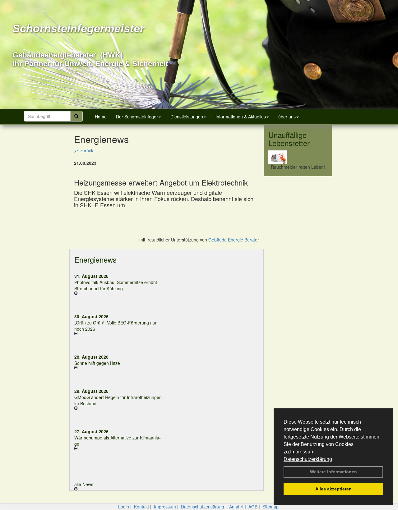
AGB (252, 506)
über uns (287, 116)
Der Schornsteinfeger (137, 116)
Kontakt (141, 506)
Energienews (95, 259)
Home (101, 116)
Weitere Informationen (333, 471)
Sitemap (270, 506)
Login (123, 506)
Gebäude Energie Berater (233, 240)
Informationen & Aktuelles (240, 116)
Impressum (302, 451)
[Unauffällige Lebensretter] (297, 157)
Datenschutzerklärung (308, 459)
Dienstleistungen (186, 116)
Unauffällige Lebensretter (289, 138)
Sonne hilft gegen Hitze (97, 363)
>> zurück (83, 150)
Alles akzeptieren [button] (333, 488)
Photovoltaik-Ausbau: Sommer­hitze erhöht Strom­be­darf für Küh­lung (115, 285)
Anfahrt (236, 506)
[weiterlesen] (118, 293)
